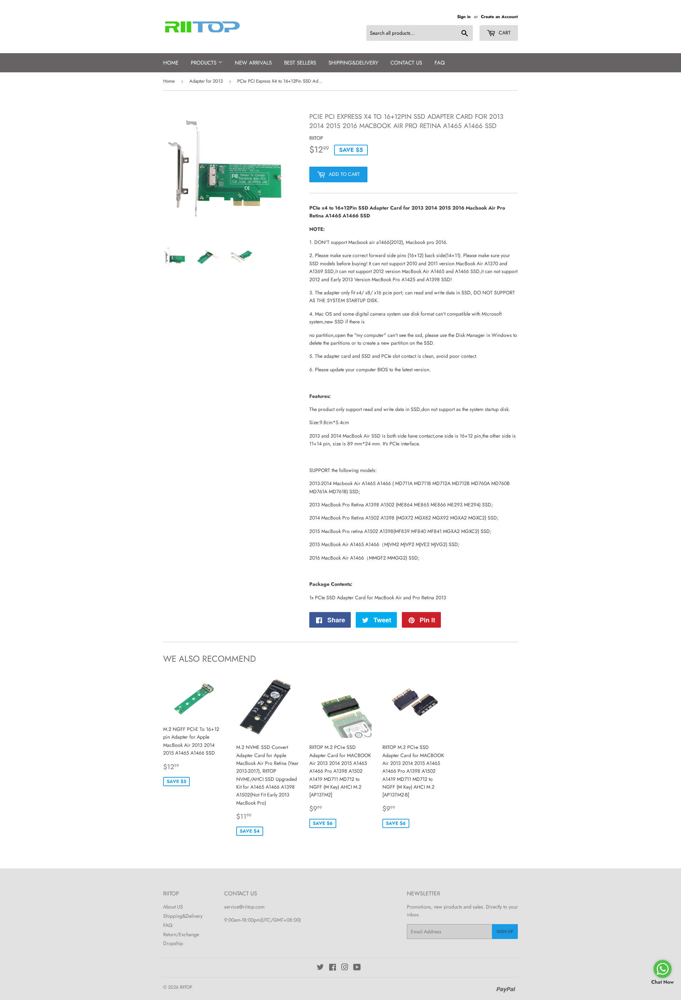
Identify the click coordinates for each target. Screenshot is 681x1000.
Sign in (464, 16)
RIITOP (186, 987)
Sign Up (505, 931)
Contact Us (406, 63)
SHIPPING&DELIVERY (353, 63)
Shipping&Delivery (183, 916)
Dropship (173, 943)
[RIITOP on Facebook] (332, 968)
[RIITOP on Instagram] (344, 968)
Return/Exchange (181, 934)
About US (173, 906)
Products (204, 63)
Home (170, 63)
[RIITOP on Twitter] (320, 968)
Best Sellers (300, 63)
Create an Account (499, 16)
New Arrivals (253, 63)
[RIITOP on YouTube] (357, 968)
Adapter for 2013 (206, 81)
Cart (504, 32)
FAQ (439, 63)
